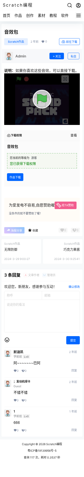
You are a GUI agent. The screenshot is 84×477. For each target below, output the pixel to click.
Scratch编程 (54, 444)
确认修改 (74, 287)
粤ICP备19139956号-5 (42, 450)
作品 (18, 15)
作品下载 (15, 177)
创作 (30, 15)
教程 (53, 15)
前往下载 (71, 42)
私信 (73, 56)
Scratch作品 (16, 41)
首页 (6, 15)
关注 (58, 56)
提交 (73, 340)
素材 (41, 15)
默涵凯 (18, 351)
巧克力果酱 (71, 249)
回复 (74, 370)
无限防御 (10, 249)
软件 (65, 15)
